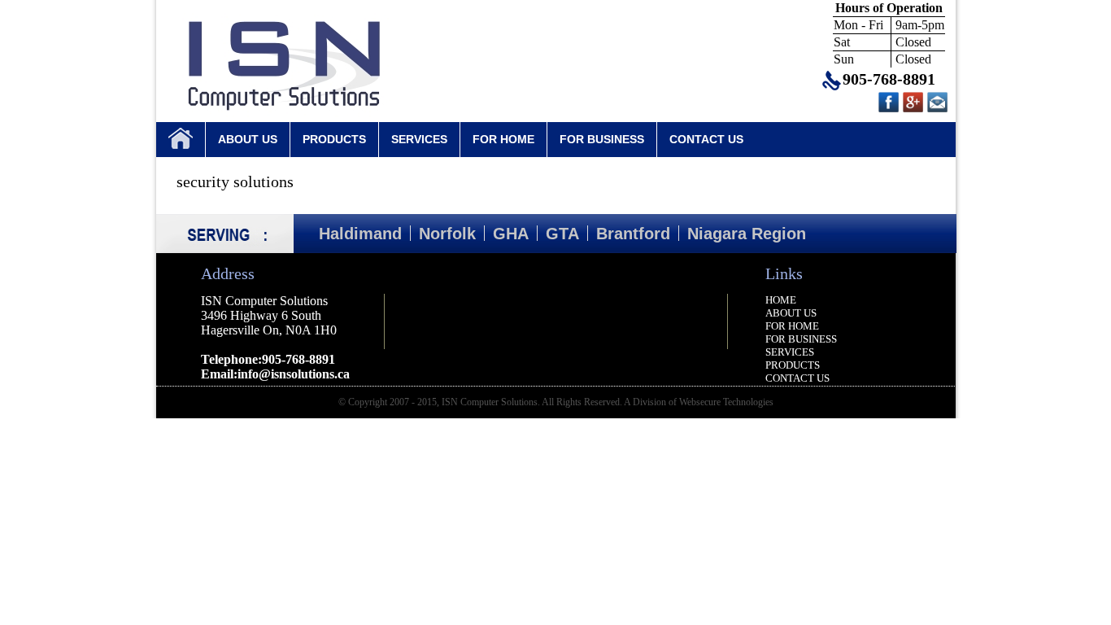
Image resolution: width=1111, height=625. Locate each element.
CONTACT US (706, 139)
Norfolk (447, 234)
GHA (511, 234)
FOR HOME (503, 139)
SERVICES (419, 139)
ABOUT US (247, 139)
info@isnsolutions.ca (293, 374)
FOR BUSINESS (602, 139)
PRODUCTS (334, 139)
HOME (780, 300)
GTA (562, 234)
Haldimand (360, 234)
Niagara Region (746, 234)
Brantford (633, 234)
